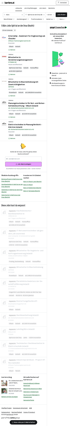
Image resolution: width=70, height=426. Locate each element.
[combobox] (13, 14)
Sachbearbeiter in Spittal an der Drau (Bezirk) (12, 186)
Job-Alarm (42, 8)
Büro (5, 25)
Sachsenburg (19, 261)
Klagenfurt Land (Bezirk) (17, 292)
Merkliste (51, 8)
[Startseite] (10, 2)
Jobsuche (18, 8)
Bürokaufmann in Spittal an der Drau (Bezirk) (11, 180)
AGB (30, 408)
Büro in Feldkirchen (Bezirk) (32, 188)
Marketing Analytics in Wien (32, 389)
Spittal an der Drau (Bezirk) (22, 25)
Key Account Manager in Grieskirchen (31, 396)
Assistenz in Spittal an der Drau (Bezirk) (11, 191)
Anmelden (63, 3)
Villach (11, 46)
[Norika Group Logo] (10, 418)
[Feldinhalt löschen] (22, 14)
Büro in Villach (28, 185)
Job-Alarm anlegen (24, 164)
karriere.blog (6, 377)
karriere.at (27, 380)
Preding (12, 261)
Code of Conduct (29, 412)
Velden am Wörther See (33, 292)
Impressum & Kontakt (20, 408)
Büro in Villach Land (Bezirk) (32, 181)
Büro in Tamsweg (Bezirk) (31, 191)
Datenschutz (5, 412)
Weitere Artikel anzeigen (9, 397)
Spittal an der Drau (15, 68)
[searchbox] (23, 159)
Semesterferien (28, 400)
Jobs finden (61, 15)
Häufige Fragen (6, 408)
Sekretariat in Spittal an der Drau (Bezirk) (10, 196)
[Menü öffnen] (2, 3)
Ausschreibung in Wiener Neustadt (31, 384)
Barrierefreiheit (17, 412)
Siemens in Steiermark (31, 392)
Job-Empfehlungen (30, 8)
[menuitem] (10, 19)
